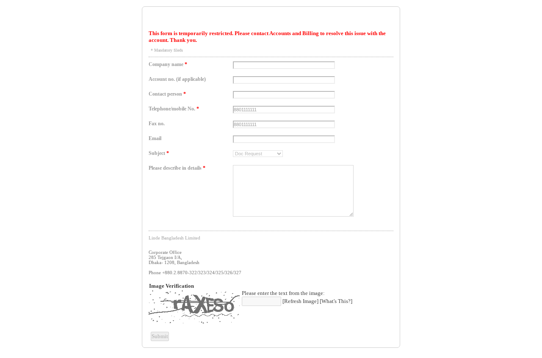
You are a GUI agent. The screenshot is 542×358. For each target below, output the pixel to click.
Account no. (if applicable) (177, 79)
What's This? (336, 301)
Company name (168, 64)
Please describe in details (177, 168)
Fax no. (157, 124)
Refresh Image (300, 301)
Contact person (167, 94)
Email (155, 138)
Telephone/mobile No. (174, 109)
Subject (159, 153)
